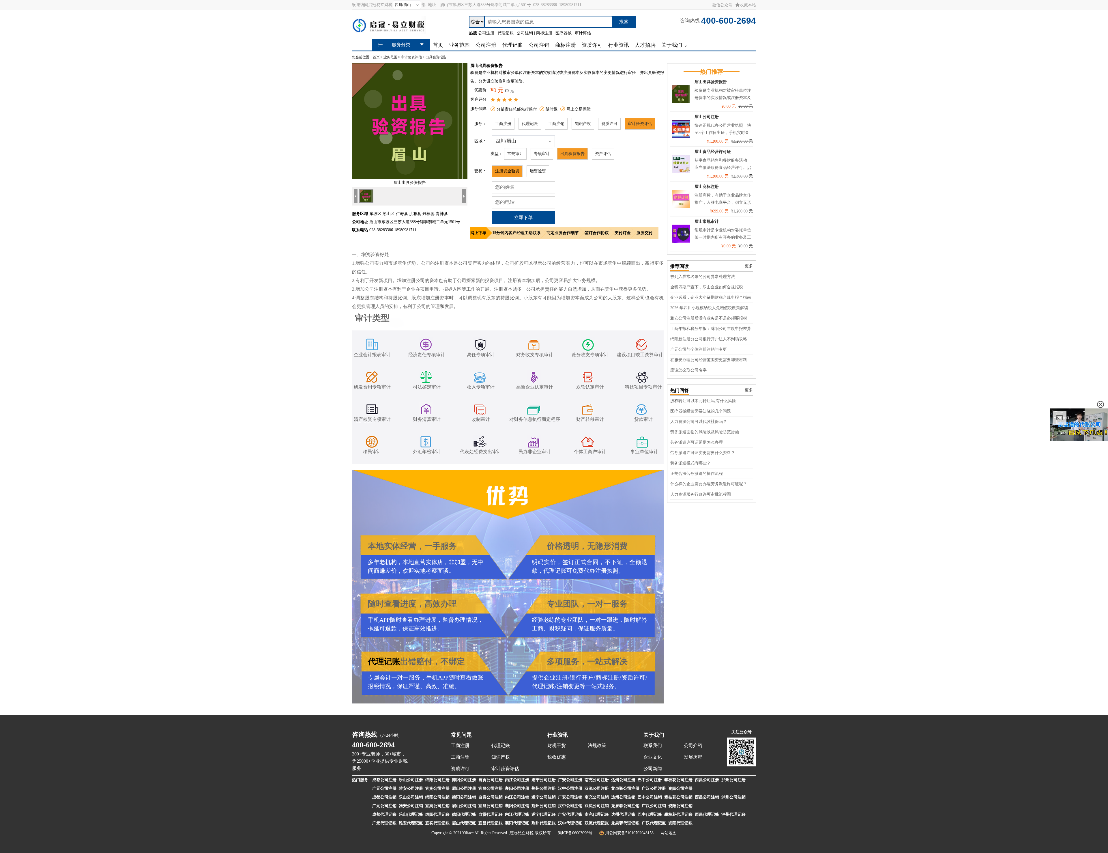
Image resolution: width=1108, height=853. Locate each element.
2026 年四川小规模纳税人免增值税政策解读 (709, 308)
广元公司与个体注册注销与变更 (698, 349)
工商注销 (556, 124)
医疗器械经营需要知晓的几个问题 (700, 411)
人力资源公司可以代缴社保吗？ (698, 421)
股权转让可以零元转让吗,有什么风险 (703, 401)
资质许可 (609, 124)
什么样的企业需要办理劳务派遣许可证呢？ (708, 484)
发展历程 (693, 757)
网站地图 (668, 833)
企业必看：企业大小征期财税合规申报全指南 (710, 297)
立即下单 (523, 217)
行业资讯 (557, 735)
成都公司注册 (384, 780)
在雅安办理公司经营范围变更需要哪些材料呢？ (711, 360)
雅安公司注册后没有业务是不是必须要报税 (708, 318)
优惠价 (480, 90)
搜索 (623, 21)
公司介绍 (693, 745)
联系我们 (652, 745)
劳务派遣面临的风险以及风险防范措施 (704, 432)
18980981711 (570, 5)
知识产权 (583, 124)
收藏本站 (748, 5)
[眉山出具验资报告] (409, 177)
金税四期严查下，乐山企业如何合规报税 (706, 287)
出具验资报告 (436, 57)
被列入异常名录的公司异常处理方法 (702, 277)
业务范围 (390, 57)
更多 (749, 266)
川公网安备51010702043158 (629, 833)
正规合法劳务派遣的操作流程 (696, 473)
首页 (376, 57)
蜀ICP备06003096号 (575, 833)
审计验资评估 (411, 57)
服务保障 (478, 109)
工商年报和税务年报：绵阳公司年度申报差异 (710, 328)
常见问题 (461, 735)
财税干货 (556, 745)
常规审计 (515, 154)
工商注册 (503, 124)
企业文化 (652, 757)
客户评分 (478, 99)
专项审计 (542, 154)
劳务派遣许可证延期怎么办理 (696, 442)
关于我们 (653, 735)
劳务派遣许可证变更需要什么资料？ (702, 453)
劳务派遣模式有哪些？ (690, 463)
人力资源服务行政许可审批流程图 (700, 494)
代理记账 (530, 124)
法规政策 (597, 745)
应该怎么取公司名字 (688, 370)
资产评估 (603, 154)
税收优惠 (556, 757)
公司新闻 (652, 768)
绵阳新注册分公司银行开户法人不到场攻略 (708, 339)
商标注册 (607, 677)
